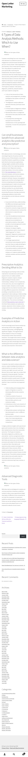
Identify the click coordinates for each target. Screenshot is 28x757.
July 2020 (4, 681)
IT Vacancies (10, 24)
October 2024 (5, 600)
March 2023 (4, 633)
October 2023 (5, 621)
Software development (7, 718)
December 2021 (5, 656)
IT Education (5, 707)
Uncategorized (5, 719)
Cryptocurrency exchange (8, 698)
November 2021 (5, 658)
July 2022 (4, 648)
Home (5, 24)
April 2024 (4, 611)
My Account (4, 754)
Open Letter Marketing (8, 5)
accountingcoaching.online (8, 693)
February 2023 (5, 635)
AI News (4, 695)
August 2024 (5, 604)
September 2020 (5, 677)
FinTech (4, 702)
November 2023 (5, 619)
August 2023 (5, 625)
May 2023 (4, 630)
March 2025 (4, 591)
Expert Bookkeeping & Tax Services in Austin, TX (13, 565)
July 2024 (4, 605)
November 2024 (5, 598)
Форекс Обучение (6, 730)
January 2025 (5, 595)
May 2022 (4, 651)
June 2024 (4, 607)
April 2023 (4, 632)
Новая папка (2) (6, 721)
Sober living (5, 716)
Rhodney (18, 31)
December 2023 (5, 618)
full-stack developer (10, 172)
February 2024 (5, 614)
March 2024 (4, 612)
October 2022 (5, 642)
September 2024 (5, 602)
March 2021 (4, 670)
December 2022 (5, 639)
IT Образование (6, 712)
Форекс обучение (6, 728)
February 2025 (5, 593)
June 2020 (4, 683)
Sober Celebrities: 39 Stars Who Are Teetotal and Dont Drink (7, 520)
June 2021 (4, 665)
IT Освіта (4, 714)
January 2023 (5, 637)
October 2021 (5, 660)
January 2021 (5, 672)
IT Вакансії (4, 711)
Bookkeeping (5, 697)
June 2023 (4, 628)
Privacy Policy (5, 748)
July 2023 (4, 627)
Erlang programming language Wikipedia (20, 518)
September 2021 (5, 662)
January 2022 (5, 655)
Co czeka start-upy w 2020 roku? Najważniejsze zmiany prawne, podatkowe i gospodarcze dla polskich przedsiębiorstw (13, 560)
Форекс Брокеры (6, 727)
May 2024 (4, 609)
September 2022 (5, 644)
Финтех (4, 725)
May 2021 (4, 667)
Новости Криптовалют (7, 723)
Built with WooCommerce (17, 748)
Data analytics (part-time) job (15, 302)
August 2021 (5, 663)
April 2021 (4, 669)
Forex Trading (5, 704)
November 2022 (5, 641)
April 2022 (4, 653)
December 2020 (5, 674)
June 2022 (4, 649)
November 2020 (5, 676)
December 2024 (5, 597)
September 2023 (5, 623)
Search (3, 533)
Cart (22, 753)
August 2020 (5, 679)
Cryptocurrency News (7, 700)
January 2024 (5, 616)
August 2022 (5, 646)
